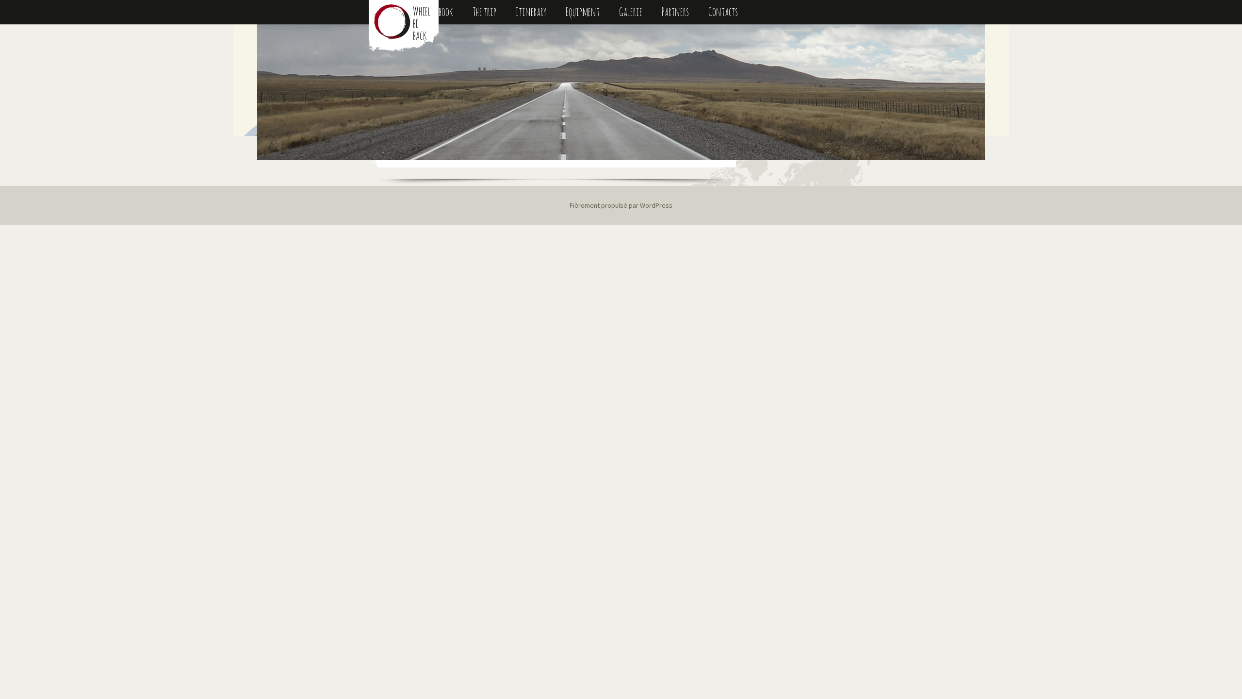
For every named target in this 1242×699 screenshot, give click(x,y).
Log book (440, 11)
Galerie (630, 11)
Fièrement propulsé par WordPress (621, 205)
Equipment (583, 11)
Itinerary (531, 11)
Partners (675, 11)
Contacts (723, 11)
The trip (484, 11)
